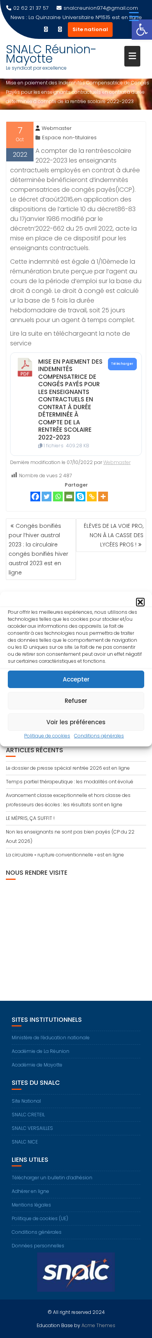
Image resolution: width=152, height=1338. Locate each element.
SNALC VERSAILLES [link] (32, 1128)
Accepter (76, 679)
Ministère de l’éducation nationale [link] (51, 1037)
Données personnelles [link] (38, 1245)
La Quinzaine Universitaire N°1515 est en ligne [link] (85, 17)
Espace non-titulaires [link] (69, 137)
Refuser (76, 701)
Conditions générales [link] (99, 735)
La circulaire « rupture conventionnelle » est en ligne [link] (65, 854)
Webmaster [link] (57, 128)
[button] (140, 602)
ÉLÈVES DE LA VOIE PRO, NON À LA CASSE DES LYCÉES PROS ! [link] (113, 535)
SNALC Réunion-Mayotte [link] (51, 54)
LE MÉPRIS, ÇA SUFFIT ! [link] (30, 818)
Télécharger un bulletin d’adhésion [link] (52, 1177)
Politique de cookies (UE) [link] (40, 1218)
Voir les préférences (76, 722)
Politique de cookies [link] (47, 735)
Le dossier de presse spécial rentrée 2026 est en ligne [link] (68, 768)
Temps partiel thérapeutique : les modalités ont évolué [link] (69, 781)
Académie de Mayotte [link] (37, 1064)
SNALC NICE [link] (25, 1141)
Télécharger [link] (122, 363)
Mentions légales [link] (31, 1204)
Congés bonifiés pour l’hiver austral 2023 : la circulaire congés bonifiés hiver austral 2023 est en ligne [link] (38, 549)
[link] (142, 29)
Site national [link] (90, 29)
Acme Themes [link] (98, 1325)
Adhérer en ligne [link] (30, 1191)
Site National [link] (26, 1101)
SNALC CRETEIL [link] (28, 1114)
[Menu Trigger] (134, 16)
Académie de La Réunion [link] (40, 1051)
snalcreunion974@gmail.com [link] (101, 8)
